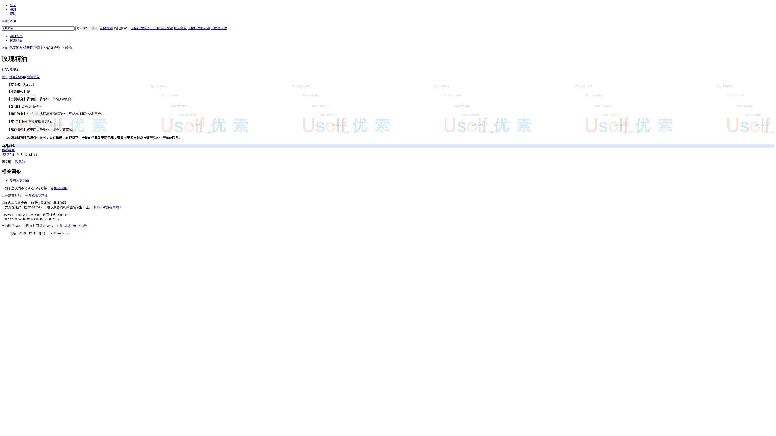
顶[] (5, 77)
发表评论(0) (17, 77)
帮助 (13, 13)
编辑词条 (33, 77)
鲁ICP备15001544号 (73, 225)
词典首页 (16, 36)
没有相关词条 (19, 180)
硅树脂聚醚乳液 (199, 28)
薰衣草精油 (40, 195)
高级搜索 (106, 28)
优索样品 (16, 40)
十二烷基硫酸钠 (161, 28)
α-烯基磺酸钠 (140, 28)
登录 (13, 5)
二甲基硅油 (219, 28)
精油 (69, 47)
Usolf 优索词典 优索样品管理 (22, 47)
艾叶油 (16, 195)
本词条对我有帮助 (106, 207)
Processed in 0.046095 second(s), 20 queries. (30, 218)
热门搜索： (170, 28)
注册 (13, 9)
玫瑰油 (14, 69)
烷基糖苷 (180, 28)
